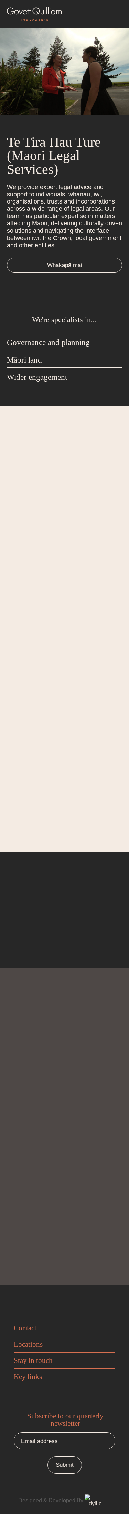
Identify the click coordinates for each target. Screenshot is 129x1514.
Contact (25, 1328)
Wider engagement (37, 377)
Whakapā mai (64, 264)
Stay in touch (33, 1360)
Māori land (24, 360)
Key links (28, 1377)
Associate (26, 805)
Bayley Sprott (42, 790)
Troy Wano (35, 621)
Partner (23, 636)
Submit (65, 1253)
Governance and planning (48, 342)
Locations (28, 1344)
